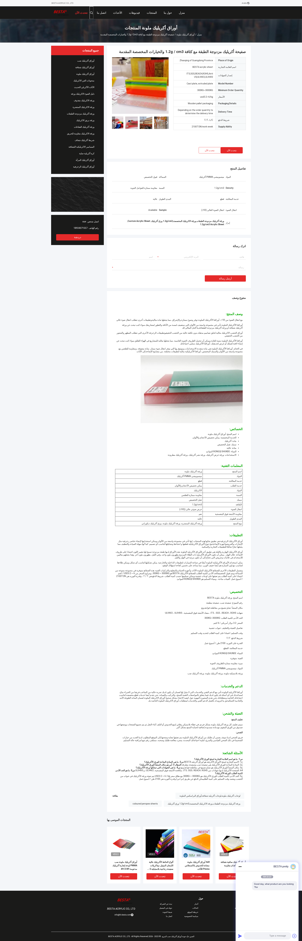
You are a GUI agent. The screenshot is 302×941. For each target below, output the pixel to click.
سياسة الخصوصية (191, 916)
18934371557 (80, 228)
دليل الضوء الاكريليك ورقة (82, 94)
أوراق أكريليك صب (85, 60)
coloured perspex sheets (145, 803)
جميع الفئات (246, 916)
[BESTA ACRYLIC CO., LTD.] (61, 12)
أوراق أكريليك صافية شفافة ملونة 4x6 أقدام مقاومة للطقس (233, 865)
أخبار (196, 904)
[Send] (240, 935)
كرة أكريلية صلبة (86, 153)
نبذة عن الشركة (166, 904)
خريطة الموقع (192, 912)
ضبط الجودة (167, 912)
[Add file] (294, 935)
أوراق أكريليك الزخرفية (83, 166)
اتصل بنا (169, 916)
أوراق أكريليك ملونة (185, 34)
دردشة (77, 237)
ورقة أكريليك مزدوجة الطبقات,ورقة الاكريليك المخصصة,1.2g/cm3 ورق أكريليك (204, 803)
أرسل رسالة (225, 278)
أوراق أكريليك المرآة (85, 160)
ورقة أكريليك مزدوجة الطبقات (80, 113)
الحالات (195, 908)
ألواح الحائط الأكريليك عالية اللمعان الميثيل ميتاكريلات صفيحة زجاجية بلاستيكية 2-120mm (161, 866)
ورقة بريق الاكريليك (85, 120)
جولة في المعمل (165, 908)
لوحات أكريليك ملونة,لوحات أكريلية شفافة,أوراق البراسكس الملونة (209, 796)
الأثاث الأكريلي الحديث (84, 87)
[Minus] (240, 866)
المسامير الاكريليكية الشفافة (81, 147)
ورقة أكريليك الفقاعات (84, 127)
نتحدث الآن (232, 150)
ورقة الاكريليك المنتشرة (83, 107)
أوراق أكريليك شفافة (84, 67)
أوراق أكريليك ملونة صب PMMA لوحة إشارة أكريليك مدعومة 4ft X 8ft (124, 865)
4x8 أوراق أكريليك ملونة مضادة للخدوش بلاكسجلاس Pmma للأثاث (197, 865)
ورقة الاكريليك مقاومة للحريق (80, 133)
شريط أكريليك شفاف (84, 140)
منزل (199, 34)
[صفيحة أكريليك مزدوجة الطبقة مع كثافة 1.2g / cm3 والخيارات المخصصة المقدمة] (140, 85)
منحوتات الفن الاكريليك (83, 80)
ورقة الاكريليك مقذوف (84, 100)
